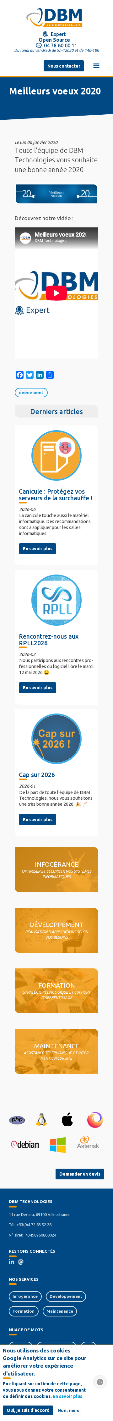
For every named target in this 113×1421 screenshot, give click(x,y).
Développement (66, 1296)
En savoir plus (37, 548)
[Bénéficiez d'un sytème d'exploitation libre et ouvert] (41, 1120)
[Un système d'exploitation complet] (25, 1144)
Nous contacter (63, 66)
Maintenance (59, 1311)
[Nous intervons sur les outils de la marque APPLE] (67, 1119)
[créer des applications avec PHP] (17, 1119)
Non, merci (69, 1410)
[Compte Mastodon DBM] (23, 1263)
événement (31, 392)
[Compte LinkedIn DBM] (13, 1263)
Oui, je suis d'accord (28, 1410)
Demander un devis (79, 1174)
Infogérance (25, 1296)
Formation (24, 1311)
